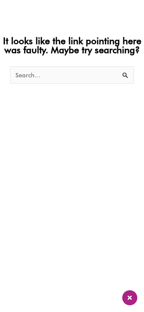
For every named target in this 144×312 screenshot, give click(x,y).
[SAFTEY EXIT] (129, 297)
